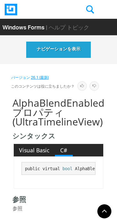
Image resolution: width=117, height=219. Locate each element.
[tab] (34, 150)
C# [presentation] (63, 150)
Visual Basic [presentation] (34, 150)
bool (67, 168)
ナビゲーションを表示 (58, 49)
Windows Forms (23, 27)
